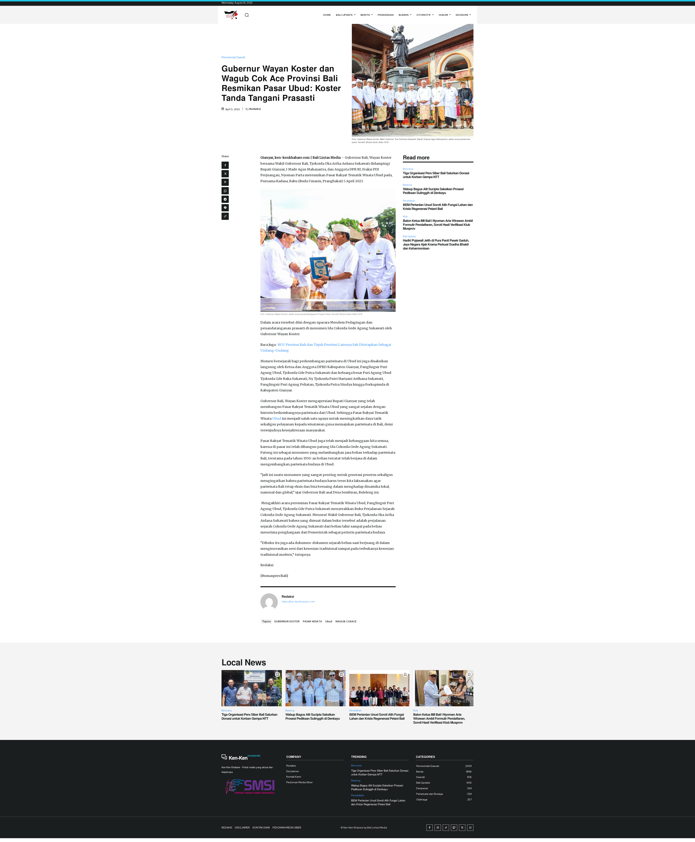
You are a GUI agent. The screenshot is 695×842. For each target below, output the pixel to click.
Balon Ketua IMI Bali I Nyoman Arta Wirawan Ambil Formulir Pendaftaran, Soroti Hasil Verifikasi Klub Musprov (438, 224)
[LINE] (225, 207)
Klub (405, 216)
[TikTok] (446, 827)
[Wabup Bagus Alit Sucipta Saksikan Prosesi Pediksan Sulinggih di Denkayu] (315, 688)
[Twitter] (225, 173)
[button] (246, 15)
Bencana (408, 168)
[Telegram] (225, 199)
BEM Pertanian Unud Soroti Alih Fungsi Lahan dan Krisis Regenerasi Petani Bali (438, 206)
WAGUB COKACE (346, 621)
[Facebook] (225, 165)
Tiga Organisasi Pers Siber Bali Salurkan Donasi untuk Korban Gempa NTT (436, 175)
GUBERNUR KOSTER (287, 621)
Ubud (276, 418)
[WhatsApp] (225, 190)
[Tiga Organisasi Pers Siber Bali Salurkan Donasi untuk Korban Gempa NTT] (252, 688)
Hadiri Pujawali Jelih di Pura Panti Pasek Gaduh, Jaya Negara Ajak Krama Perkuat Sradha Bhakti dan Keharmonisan (436, 244)
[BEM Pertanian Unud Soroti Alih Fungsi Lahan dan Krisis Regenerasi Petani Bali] (379, 688)
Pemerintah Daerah (233, 57)
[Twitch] (454, 827)
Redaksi (255, 109)
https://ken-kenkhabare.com (298, 601)
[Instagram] (438, 827)
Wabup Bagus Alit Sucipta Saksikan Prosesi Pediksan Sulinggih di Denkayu (433, 191)
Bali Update (409, 236)
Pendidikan (409, 200)
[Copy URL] (225, 216)
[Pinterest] (225, 182)
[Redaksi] (269, 602)
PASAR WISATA (312, 621)
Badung (407, 184)
